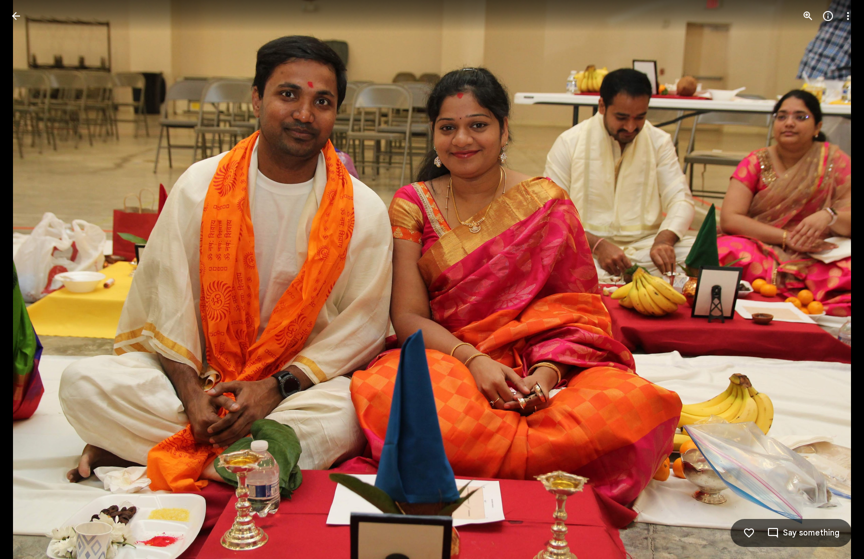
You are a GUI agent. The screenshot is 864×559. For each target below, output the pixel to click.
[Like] (749, 533)
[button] (28, 280)
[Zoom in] (808, 16)
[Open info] (828, 16)
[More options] (848, 16)
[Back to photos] (16, 16)
